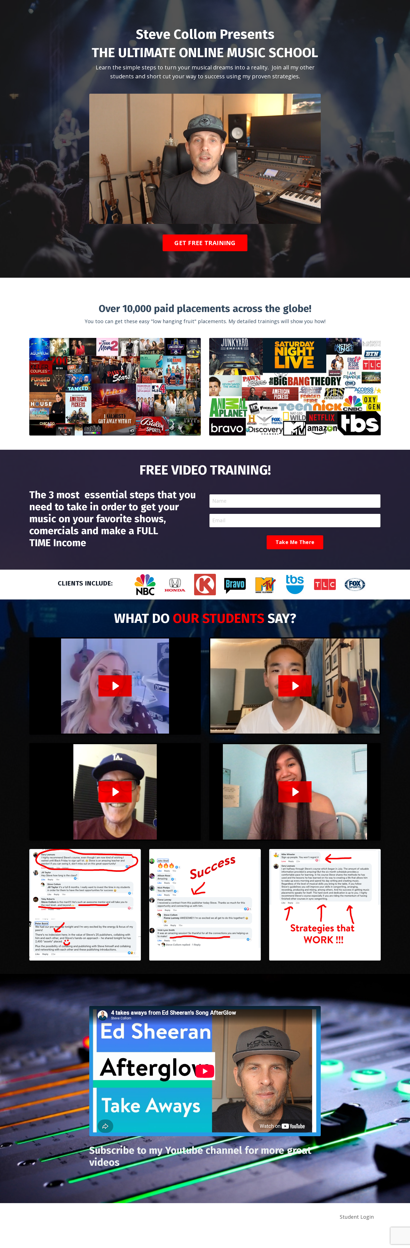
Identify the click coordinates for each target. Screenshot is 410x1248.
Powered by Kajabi (364, 1239)
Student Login (357, 1216)
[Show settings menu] (304, 219)
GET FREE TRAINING (204, 243)
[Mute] (293, 219)
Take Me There (295, 542)
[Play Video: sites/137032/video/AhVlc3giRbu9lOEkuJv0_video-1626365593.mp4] (115, 685)
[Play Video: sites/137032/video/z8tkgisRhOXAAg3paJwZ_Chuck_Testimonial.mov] (115, 791)
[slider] (200, 219)
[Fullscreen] (315, 219)
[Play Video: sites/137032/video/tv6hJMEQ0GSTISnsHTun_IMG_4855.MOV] (295, 685)
